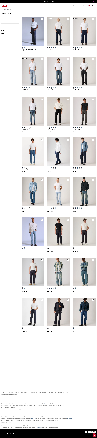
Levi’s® (2, 9)
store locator (52, 425)
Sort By (7, 16)
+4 (57, 47)
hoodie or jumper (69, 418)
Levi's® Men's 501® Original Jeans (52, 49)
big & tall (44, 403)
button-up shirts (33, 418)
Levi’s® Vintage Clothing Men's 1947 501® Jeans (81, 249)
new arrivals (40, 427)
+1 (82, 47)
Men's (5, 9)
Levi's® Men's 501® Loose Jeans (78, 49)
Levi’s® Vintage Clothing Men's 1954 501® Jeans (55, 249)
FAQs (9, 427)
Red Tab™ (69, 5)
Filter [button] (4, 16)
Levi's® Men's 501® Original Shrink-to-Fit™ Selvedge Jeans (82, 169)
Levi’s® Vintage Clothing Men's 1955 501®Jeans (29, 289)
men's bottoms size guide (31, 403)
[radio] (22, 48)
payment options (11, 425)
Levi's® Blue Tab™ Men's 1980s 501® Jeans (29, 49)
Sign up (41, 1)
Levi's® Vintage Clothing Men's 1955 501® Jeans (81, 289)
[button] (95, 6)
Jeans (8, 9)
